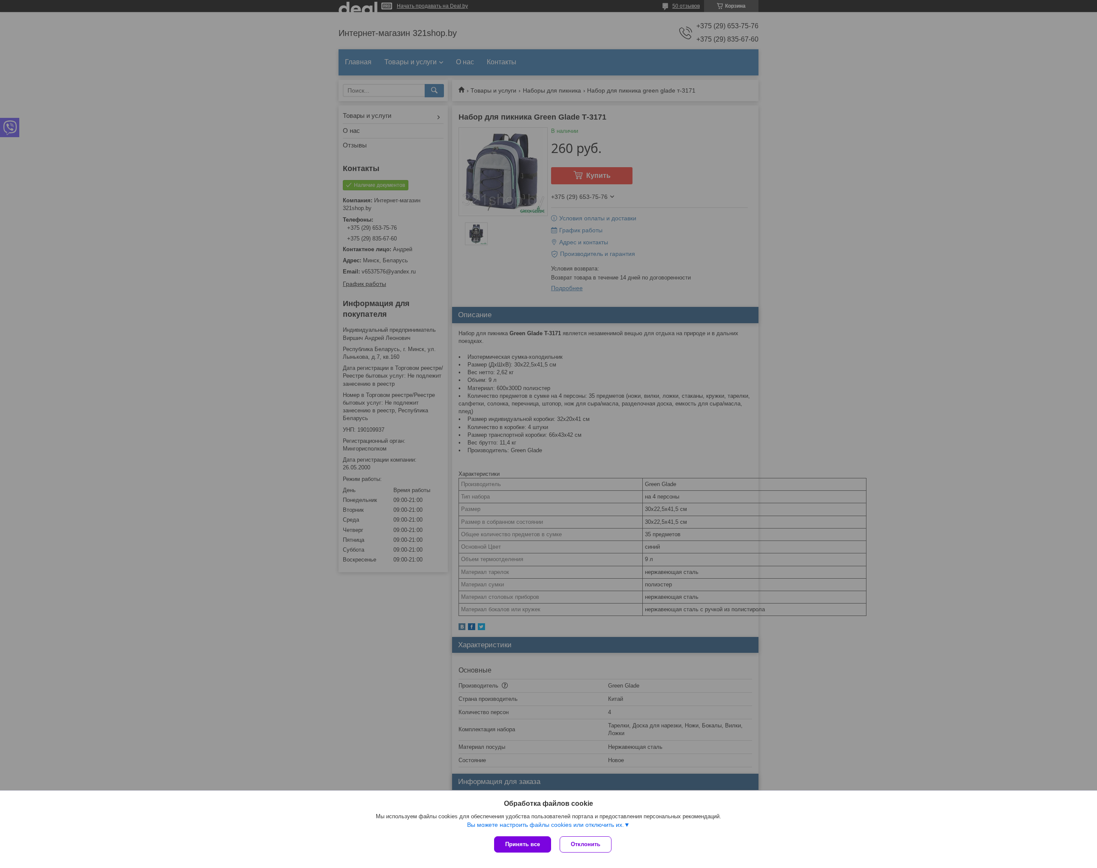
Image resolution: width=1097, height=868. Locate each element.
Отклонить (585, 844)
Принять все (522, 844)
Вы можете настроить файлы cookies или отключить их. (545, 824)
